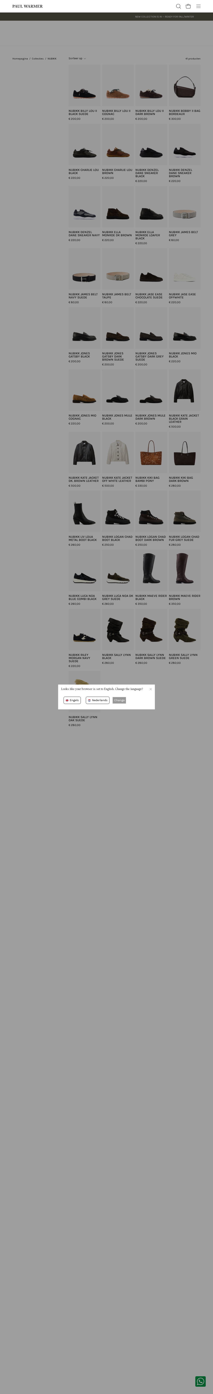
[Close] (150, 688)
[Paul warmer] (28, 6)
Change (119, 700)
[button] (178, 6)
